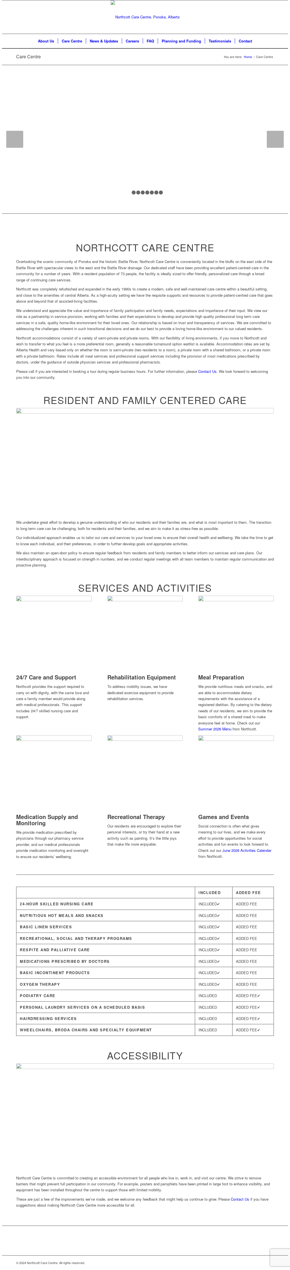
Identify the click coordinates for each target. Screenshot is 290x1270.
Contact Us (207, 371)
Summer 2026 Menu (214, 729)
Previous (14, 139)
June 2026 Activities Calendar (246, 850)
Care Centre (28, 56)
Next (275, 139)
